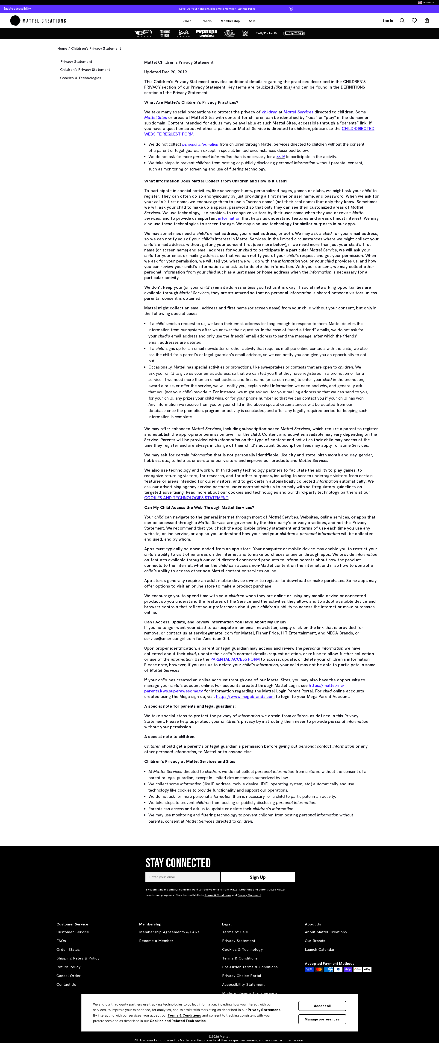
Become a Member (156, 940)
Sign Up (258, 877)
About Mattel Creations (326, 932)
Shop (187, 21)
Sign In (388, 20)
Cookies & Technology (242, 949)
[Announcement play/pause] (291, 9)
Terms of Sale (235, 932)
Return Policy (68, 967)
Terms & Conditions (184, 1015)
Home (62, 48)
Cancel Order (68, 975)
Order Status (68, 949)
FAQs (61, 940)
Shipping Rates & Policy (78, 958)
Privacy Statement (264, 1010)
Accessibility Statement (243, 984)
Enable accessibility (17, 9)
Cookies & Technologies (80, 77)
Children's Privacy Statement (85, 69)
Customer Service (72, 932)
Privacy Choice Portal (241, 975)
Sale (252, 21)
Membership (230, 21)
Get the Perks (246, 9)
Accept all (322, 1006)
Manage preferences (322, 1019)
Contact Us (66, 984)
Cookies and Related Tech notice (178, 1021)
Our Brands (315, 940)
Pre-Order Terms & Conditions (250, 967)
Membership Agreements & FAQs (169, 932)
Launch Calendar (320, 949)
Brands (206, 21)
